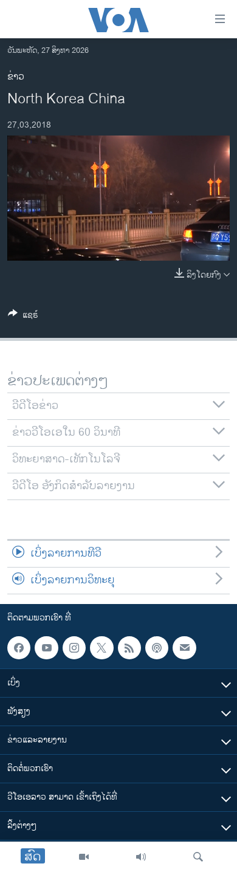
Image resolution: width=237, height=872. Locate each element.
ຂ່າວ (15, 77)
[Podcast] (156, 647)
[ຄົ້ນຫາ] (198, 857)
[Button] (23, 317)
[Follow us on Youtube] (46, 647)
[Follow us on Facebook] (18, 647)
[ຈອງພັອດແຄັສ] (184, 647)
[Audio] (141, 857)
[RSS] (129, 647)
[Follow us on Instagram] (74, 647)
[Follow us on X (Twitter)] (101, 647)
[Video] (84, 857)
